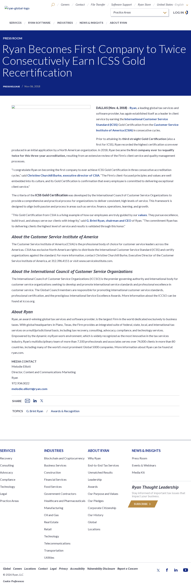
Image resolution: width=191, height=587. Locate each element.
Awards (93, 486)
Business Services (55, 465)
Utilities (49, 557)
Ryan (133, 108)
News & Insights (91, 22)
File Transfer (98, 4)
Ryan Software (39, 22)
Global (92, 522)
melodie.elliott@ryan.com (29, 389)
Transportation (53, 550)
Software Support (121, 4)
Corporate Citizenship (102, 508)
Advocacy (6, 472)
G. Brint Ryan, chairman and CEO (108, 220)
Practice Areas (9, 500)
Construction (52, 472)
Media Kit (138, 472)
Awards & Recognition (65, 411)
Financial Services (55, 479)
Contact (80, 4)
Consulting (7, 465)
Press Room (12, 38)
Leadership (95, 479)
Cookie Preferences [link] (13, 581)
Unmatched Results (100, 472)
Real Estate (51, 522)
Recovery (6, 458)
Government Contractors (60, 493)
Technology (7, 486)
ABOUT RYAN (98, 451)
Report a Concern (127, 568)
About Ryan (118, 22)
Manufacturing (53, 508)
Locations (94, 529)
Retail (47, 529)
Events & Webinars (144, 465)
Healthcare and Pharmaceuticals (64, 500)
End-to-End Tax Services (103, 465)
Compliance (7, 479)
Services (15, 22)
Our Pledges (96, 500)
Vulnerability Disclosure (101, 568)
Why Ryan (94, 458)
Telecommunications (57, 543)
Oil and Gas (51, 515)
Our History (95, 515)
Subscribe (141, 503)
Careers (65, 4)
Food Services (53, 486)
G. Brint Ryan (34, 411)
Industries (65, 22)
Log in (178, 12)
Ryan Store (144, 4)
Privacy (63, 568)
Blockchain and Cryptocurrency (64, 458)
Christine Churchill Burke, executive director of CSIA (63, 175)
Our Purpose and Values (103, 493)
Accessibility (77, 568)
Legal (3, 493)
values (142, 215)
